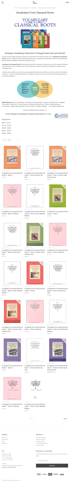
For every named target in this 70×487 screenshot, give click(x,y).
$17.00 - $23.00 (6, 125)
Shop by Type (40, 445)
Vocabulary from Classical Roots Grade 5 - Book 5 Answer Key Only (12, 252)
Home (16, 8)
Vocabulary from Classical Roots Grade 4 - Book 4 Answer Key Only (35, 175)
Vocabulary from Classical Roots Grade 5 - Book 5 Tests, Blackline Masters (12, 291)
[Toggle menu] (2, 2)
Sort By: (5, 140)
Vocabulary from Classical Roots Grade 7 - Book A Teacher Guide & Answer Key (57, 368)
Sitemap (4, 443)
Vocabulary (33, 8)
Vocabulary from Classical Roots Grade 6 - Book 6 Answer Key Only (57, 291)
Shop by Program (41, 437)
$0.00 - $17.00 (6, 123)
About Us (4, 437)
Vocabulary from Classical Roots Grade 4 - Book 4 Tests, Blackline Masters (35, 214)
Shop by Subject (24, 8)
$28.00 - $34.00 (6, 131)
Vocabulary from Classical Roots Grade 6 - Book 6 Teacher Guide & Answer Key (12, 329)
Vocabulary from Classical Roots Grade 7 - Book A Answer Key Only (35, 368)
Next (65, 418)
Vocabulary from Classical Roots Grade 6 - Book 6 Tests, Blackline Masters (57, 329)
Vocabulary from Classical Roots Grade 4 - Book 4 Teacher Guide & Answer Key (57, 175)
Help (3, 441)
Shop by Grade (40, 441)
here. (49, 114)
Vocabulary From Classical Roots (47, 8)
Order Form (5, 439)
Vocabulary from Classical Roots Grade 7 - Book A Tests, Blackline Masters (35, 406)
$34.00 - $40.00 (6, 133)
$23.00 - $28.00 (6, 128)
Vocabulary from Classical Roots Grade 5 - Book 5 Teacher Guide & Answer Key (35, 252)
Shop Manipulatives (41, 443)
